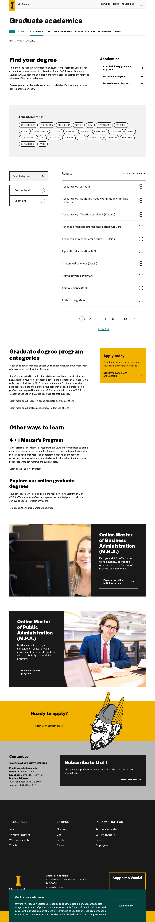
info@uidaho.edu (54, 887)
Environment (104, 125)
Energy (130, 131)
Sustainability (28, 125)
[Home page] (12, 5)
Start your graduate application (115, 374)
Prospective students (108, 829)
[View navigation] (141, 4)
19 (125, 319)
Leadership (115, 131)
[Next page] (133, 318)
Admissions (128, 4)
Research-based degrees (116, 83)
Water (43, 144)
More (118, 32)
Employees (102, 845)
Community (99, 131)
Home (12, 41)
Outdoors (70, 131)
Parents (100, 840)
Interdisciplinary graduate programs (117, 68)
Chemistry (112, 138)
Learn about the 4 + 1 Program (25, 468)
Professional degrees (114, 76)
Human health (41, 131)
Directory (61, 829)
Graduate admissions (59, 32)
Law (43, 138)
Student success (85, 32)
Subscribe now (129, 779)
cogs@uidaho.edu (27, 768)
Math (81, 138)
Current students (105, 834)
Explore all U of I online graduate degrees (31, 507)
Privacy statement (19, 834)
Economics (127, 138)
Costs (115, 4)
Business (84, 131)
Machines (54, 138)
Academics (36, 32)
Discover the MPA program (31, 672)
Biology (24, 131)
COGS (21, 32)
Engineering (47, 125)
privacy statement (96, 914)
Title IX (13, 845)
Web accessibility (19, 840)
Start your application (47, 725)
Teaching (69, 138)
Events (60, 845)
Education (121, 125)
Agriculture (95, 138)
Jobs (11, 829)
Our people (105, 32)
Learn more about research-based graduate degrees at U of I (41, 400)
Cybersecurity (28, 138)
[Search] (19, 4)
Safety (60, 840)
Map (59, 834)
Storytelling (27, 144)
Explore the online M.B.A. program (113, 581)
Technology (64, 125)
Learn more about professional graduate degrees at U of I (39, 408)
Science (79, 125)
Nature (56, 131)
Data (90, 125)
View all (141, 173)
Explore (105, 4)
